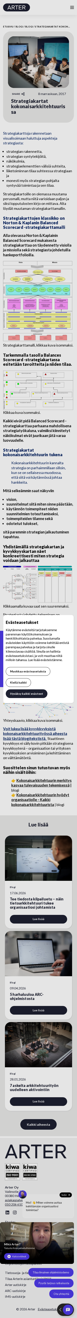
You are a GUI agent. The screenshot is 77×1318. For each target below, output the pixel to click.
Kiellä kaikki (18, 682)
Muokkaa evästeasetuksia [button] (28, 671)
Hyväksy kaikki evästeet (26, 693)
